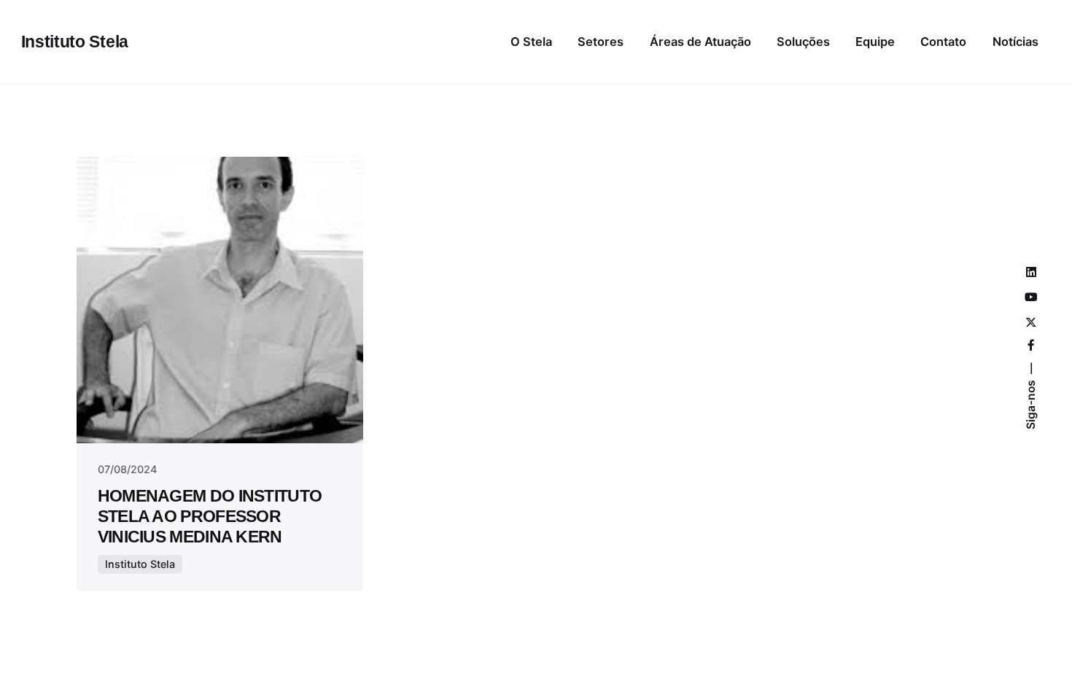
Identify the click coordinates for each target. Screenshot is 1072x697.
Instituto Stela (140, 564)
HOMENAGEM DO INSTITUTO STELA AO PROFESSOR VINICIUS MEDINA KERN (210, 516)
